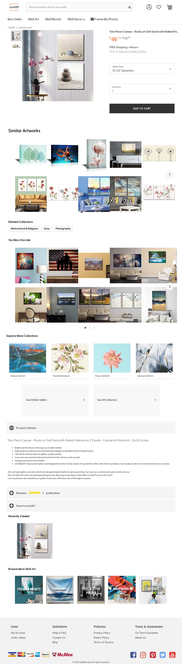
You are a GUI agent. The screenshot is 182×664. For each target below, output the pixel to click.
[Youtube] (172, 655)
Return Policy (101, 637)
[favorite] (159, 7)
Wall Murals (53, 19)
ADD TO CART (142, 108)
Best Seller (15, 19)
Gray (47, 228)
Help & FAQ (59, 632)
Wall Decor (75, 19)
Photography (63, 228)
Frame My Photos (106, 19)
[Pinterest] (153, 655)
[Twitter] (163, 655)
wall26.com (85, 662)
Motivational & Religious (24, 228)
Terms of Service (103, 642)
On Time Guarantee (146, 632)
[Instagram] (143, 655)
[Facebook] (134, 655)
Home (11, 27)
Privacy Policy (102, 632)
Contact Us (59, 637)
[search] (129, 7)
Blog (55, 642)
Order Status (18, 637)
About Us (140, 637)
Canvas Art (25, 27)
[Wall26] (13, 7)
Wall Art (33, 19)
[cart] (169, 7)
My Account (18, 632)
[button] (170, 174)
